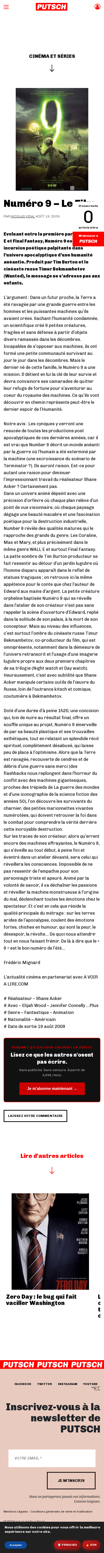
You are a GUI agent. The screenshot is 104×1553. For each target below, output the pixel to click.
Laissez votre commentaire (35, 1116)
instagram (67, 1384)
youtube (90, 1384)
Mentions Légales (16, 1511)
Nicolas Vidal (23, 216)
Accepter (15, 1545)
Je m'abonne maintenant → (52, 1089)
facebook (23, 1384)
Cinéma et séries (52, 56)
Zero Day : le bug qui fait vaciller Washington (41, 1299)
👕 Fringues (67, 1544)
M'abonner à (88, 235)
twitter (44, 1384)
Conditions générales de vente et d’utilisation (61, 1511)
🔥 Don (91, 1544)
